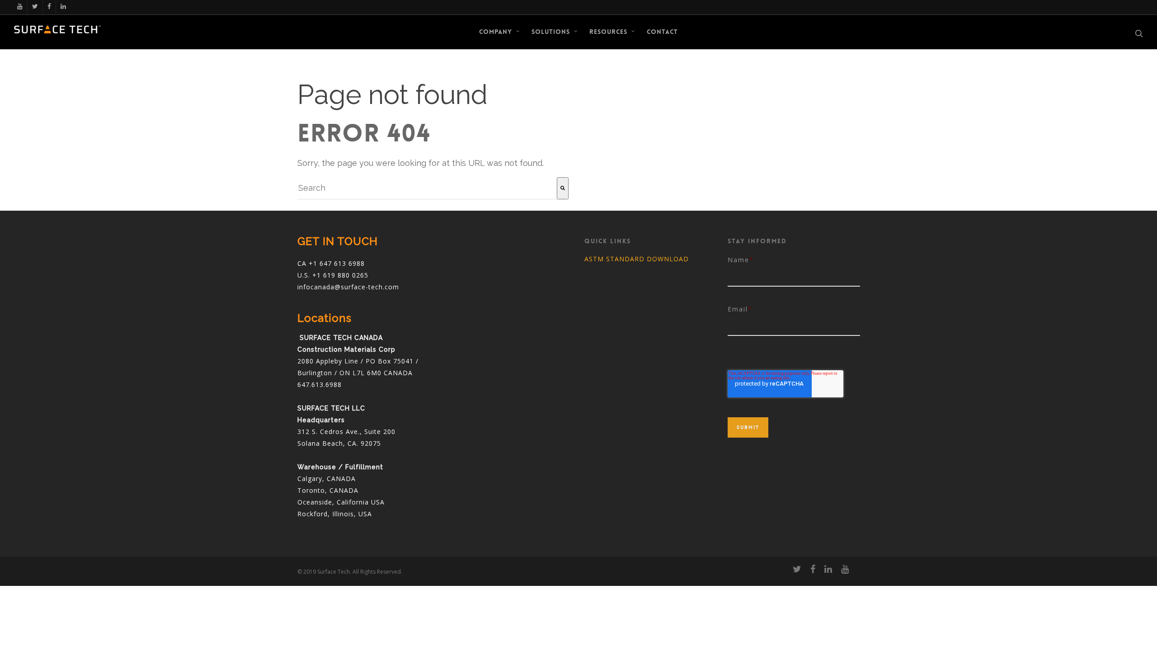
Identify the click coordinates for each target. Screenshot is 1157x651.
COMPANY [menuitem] (495, 32)
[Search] (563, 188)
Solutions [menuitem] (550, 32)
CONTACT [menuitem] (662, 32)
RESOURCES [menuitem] (608, 32)
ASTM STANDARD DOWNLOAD (636, 259)
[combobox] (427, 188)
